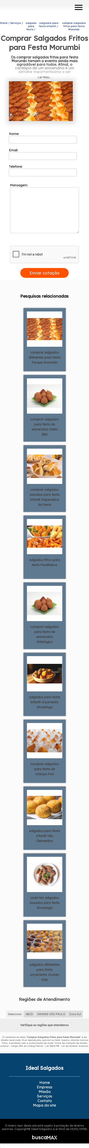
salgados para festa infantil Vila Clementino (44, 836)
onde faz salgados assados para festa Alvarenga (45, 903)
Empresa (44, 1087)
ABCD (29, 1014)
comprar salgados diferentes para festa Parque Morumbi (44, 357)
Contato (44, 1100)
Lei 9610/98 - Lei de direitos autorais (66, 1045)
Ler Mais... (44, 77)
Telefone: (16, 166)
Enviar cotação (44, 273)
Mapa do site (44, 1105)
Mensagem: (19, 185)
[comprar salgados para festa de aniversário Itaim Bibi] (44, 395)
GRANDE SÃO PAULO (51, 1014)
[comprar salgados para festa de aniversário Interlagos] (44, 603)
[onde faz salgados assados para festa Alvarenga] (44, 874)
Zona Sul (75, 1014)
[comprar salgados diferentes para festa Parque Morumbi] (44, 328)
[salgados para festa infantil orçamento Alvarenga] (44, 673)
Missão (45, 1091)
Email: (14, 150)
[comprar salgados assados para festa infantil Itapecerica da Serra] (44, 466)
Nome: (14, 134)
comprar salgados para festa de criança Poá (44, 769)
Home (44, 1082)
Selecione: (15, 1014)
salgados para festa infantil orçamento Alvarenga (44, 702)
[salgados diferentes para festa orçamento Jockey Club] (44, 941)
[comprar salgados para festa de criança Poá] (44, 740)
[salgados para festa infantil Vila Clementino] (44, 807)
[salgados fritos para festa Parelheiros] (44, 536)
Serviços (44, 1096)
